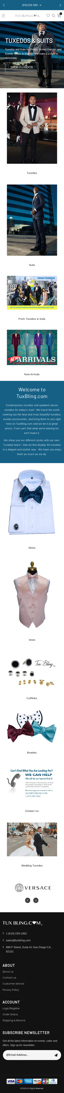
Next (35, 900)
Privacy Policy (11, 990)
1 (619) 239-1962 (16, 933)
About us (8, 971)
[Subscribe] (56, 1055)
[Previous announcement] (4, 5)
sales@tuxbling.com (18, 940)
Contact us (9, 977)
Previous (28, 900)
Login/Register (11, 1008)
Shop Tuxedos (21, 67)
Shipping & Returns (14, 1020)
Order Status (10, 1014)
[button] (4, 15)
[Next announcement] (60, 5)
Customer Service (13, 983)
